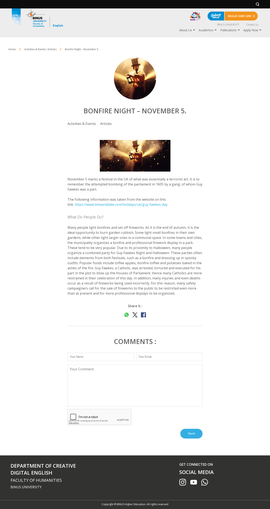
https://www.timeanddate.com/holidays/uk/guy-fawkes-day (121, 204)
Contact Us (252, 24)
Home (12, 49)
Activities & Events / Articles (40, 49)
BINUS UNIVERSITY (228, 24)
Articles (106, 123)
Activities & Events (82, 123)
